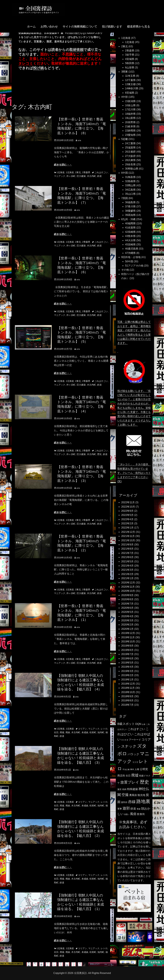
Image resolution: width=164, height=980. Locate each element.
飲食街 (141, 814)
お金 (143, 724)
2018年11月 (128, 688)
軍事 (119, 809)
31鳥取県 (130, 177)
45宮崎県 (130, 244)
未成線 (85, 732)
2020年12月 (128, 582)
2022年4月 (127, 519)
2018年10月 (128, 692)
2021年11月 (128, 536)
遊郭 (126, 808)
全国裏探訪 (80, 973)
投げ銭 (38, 68)
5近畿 (124, 139)
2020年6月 (127, 607)
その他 (125, 269)
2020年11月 (128, 586)
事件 (132, 769)
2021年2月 (127, 574)
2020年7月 (127, 603)
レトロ (104, 728)
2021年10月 (128, 540)
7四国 (124, 198)
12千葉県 (130, 80)
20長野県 (130, 122)
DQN (138, 723)
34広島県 (130, 189)
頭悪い (126, 814)
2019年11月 (128, 637)
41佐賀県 (130, 227)
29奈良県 (130, 164)
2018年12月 (128, 683)
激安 (119, 789)
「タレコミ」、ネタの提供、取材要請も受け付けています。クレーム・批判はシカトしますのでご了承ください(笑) (134, 473)
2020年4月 (127, 616)
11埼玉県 (130, 75)
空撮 (125, 795)
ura (79, 140)
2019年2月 (127, 675)
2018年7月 (127, 704)
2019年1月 (127, 679)
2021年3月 (127, 569)
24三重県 (130, 143)
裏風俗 (133, 795)
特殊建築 (132, 789)
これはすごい (101, 172)
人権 (137, 769)
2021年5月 (127, 561)
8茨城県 (129, 92)
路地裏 (143, 801)
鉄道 (99, 176)
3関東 (124, 71)
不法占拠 (126, 769)
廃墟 (62, 732)
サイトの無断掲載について (80, 26)
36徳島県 (130, 202)
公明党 (144, 769)
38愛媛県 (130, 210)
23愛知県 (130, 135)
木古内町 (91, 176)
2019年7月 (127, 654)
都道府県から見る (138, 26)
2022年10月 (128, 506)
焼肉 (124, 789)
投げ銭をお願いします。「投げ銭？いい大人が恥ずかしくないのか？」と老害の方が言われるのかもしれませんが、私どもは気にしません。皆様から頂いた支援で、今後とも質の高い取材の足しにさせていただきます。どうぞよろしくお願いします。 (134, 408)
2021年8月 (127, 548)
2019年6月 (127, 658)
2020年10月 (128, 591)
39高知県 (130, 215)
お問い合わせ (49, 26)
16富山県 (130, 105)
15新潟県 (130, 101)
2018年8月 (127, 700)
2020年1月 (127, 629)
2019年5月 (127, 662)
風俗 (133, 814)
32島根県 (130, 181)
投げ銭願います (112, 26)
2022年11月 (128, 502)
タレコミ (25, 63)
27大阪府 (130, 156)
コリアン (82, 728)
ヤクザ (135, 762)
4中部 (124, 97)
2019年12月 (128, 633)
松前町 (93, 732)
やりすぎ (124, 740)
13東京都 (130, 84)
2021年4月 (127, 565)
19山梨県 (130, 118)
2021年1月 (127, 578)
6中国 (124, 172)
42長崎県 (130, 232)
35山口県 (130, 194)
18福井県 (130, 113)
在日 (56, 732)
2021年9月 (127, 544)
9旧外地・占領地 (131, 257)
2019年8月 (127, 650)
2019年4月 (127, 666)
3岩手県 (129, 54)
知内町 (101, 732)
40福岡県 (130, 223)
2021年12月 (128, 532)
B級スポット (126, 723)
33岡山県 (130, 185)
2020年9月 (127, 595)
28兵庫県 (130, 160)
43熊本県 (130, 236)
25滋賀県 (130, 147)
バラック (133, 754)
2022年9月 (127, 510)
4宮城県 (129, 59)
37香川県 (130, 206)
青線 (138, 809)
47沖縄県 (130, 253)
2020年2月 (127, 624)
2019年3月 (127, 671)
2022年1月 (127, 527)
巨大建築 (81, 176)
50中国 (129, 261)
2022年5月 (127, 515)
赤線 (132, 801)
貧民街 (124, 802)
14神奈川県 (131, 88)
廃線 (68, 732)
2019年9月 (127, 645)
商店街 (121, 775)
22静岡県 (130, 130)
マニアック (59, 176)
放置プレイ (129, 782)
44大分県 (130, 240)
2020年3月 (127, 620)
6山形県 (129, 67)
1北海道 (61, 172)
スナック (128, 746)
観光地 (141, 795)
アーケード (135, 739)
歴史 (99, 454)
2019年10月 (128, 641)
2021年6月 (127, 557)
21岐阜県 (130, 126)
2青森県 (86, 172)
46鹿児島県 (131, 248)
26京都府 (130, 151)
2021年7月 (127, 553)
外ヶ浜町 (70, 176)
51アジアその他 (134, 265)
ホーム (31, 26)
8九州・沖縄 (128, 219)
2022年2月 (127, 523)
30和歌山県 (131, 168)
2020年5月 (127, 612)
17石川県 (130, 109)
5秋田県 (129, 63)
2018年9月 (127, 696)
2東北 (78, 172)
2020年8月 (127, 599)
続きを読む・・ (63, 164)
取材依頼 (77, 49)
